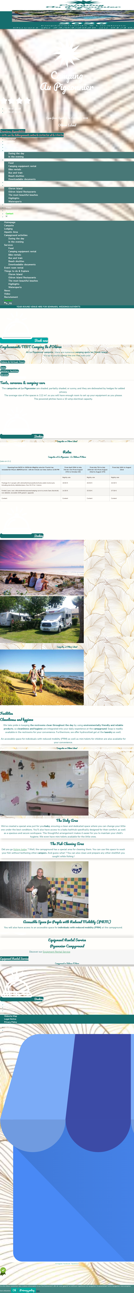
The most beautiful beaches (23, 195)
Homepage (11, 138)
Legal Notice (10, 1007)
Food (11, 163)
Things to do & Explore (17, 185)
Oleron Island (15, 188)
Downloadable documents (22, 179)
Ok (14, 1290)
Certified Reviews (67, 1279)
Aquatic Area (12, 147)
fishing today (20, 849)
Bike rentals (14, 169)
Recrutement (12, 210)
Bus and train (15, 172)
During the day (16, 153)
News (8, 204)
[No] (38, 1291)
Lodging (10, 144)
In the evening (16, 156)
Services (10, 159)
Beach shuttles (16, 176)
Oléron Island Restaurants (22, 191)
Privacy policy (27, 1290)
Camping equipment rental (22, 166)
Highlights (13, 198)
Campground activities (16, 150)
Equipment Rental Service (56, 951)
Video (8, 207)
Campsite (10, 141)
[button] (67, 219)
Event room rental (14, 182)
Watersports (15, 201)
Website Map (10, 1004)
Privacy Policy (10, 1010)
